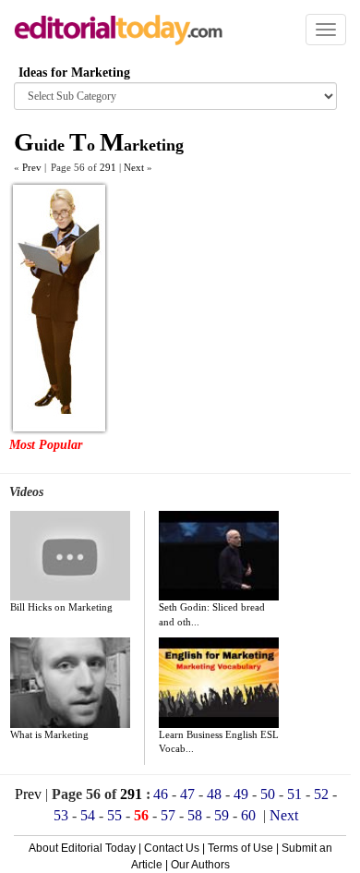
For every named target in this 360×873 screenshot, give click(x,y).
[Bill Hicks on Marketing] (70, 556)
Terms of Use (240, 848)
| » (135, 167)
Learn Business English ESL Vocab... (219, 742)
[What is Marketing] (70, 682)
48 (214, 794)
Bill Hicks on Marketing (61, 606)
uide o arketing (99, 145)
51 (294, 794)
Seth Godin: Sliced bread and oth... (212, 614)
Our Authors (200, 864)
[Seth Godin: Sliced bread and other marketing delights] (219, 556)
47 (187, 794)
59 (221, 815)
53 (61, 815)
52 (321, 794)
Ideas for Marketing (74, 72)
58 (194, 815)
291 (108, 167)
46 (160, 794)
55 (114, 815)
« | (30, 167)
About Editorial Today (82, 848)
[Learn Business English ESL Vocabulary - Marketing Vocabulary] (219, 682)
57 (168, 815)
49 (241, 794)
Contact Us (171, 848)
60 (248, 815)
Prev (28, 794)
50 (267, 794)
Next (284, 815)
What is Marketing (49, 734)
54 (87, 815)
